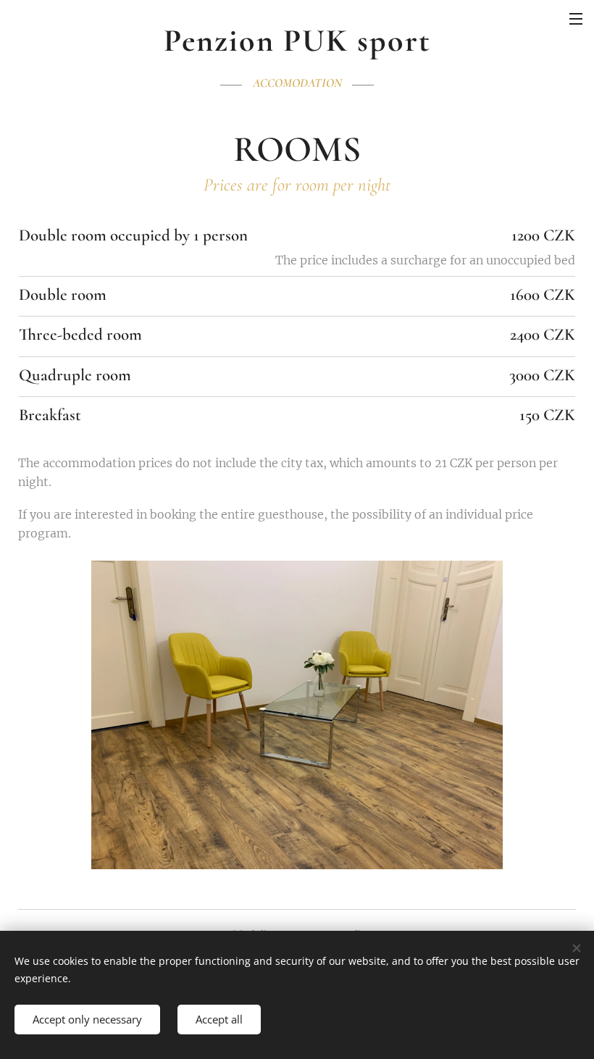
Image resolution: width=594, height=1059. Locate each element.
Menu (575, 18)
